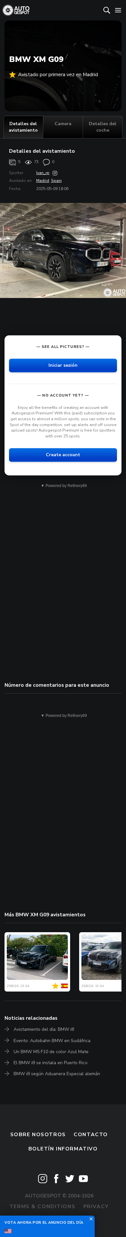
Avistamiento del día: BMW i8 (44, 1029)
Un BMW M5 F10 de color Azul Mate (51, 1052)
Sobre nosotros (38, 1134)
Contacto (91, 1134)
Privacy (96, 1206)
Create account (63, 455)
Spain (56, 180)
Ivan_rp (42, 172)
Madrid (42, 180)
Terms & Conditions (42, 1206)
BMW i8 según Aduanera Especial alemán (57, 1074)
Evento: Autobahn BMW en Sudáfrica (52, 1041)
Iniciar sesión (63, 365)
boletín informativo (63, 1148)
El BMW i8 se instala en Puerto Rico (51, 1063)
